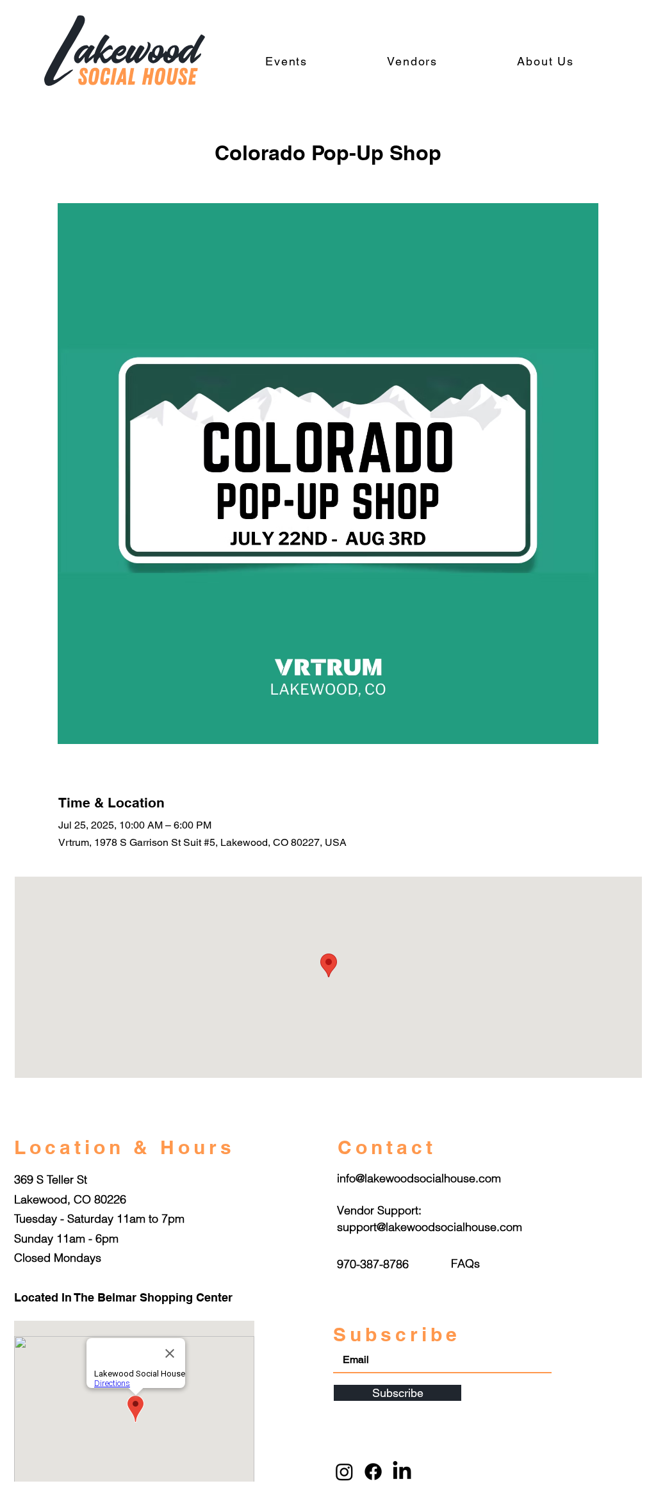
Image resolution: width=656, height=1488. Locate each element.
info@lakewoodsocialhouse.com (419, 1178)
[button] (465, 1263)
